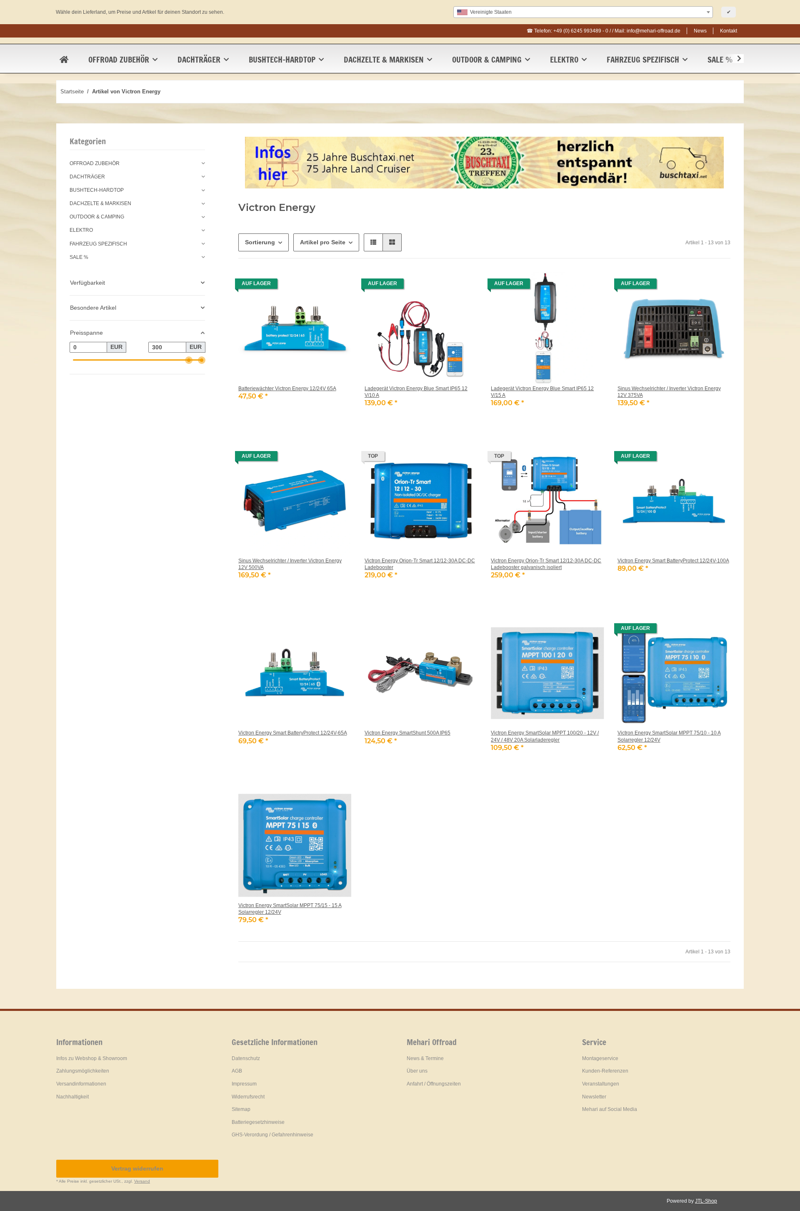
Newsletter (594, 1097)
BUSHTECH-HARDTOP (97, 190)
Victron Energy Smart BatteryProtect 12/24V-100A (673, 561)
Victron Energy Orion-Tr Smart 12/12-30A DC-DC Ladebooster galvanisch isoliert (546, 564)
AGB (237, 1071)
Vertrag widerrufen (137, 1168)
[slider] (188, 359)
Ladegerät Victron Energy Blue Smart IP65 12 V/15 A (542, 392)
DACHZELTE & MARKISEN (100, 203)
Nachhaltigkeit (72, 1097)
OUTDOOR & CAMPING (97, 217)
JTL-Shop (706, 1201)
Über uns (417, 1071)
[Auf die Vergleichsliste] (315, 286)
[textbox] (583, 12)
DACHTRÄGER (87, 177)
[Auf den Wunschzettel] (337, 286)
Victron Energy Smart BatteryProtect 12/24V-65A (292, 733)
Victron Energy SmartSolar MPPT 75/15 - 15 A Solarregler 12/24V (290, 909)
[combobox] (583, 12)
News (700, 31)
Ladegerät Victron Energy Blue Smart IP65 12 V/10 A (416, 392)
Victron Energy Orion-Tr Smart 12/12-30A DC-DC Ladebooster (420, 564)
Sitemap (241, 1109)
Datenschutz (246, 1058)
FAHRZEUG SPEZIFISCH (98, 244)
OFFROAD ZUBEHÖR (95, 163)
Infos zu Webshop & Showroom (91, 1058)
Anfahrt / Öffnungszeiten (434, 1084)
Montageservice (600, 1058)
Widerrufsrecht (248, 1097)
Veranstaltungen (600, 1084)
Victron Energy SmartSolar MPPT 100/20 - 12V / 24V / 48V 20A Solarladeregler (545, 736)
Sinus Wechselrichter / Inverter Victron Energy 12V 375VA (669, 392)
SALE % (79, 257)
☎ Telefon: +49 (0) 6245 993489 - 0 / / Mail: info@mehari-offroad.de (603, 31)
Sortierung (260, 242)
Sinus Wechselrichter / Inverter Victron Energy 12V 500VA (290, 564)
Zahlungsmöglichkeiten (82, 1071)
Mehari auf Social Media (609, 1109)
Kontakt (728, 31)
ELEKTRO (81, 230)
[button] (734, 58)
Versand (142, 1181)
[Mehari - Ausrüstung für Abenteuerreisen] (64, 59)
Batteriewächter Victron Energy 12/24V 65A (287, 388)
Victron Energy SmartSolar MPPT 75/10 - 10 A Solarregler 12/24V (669, 736)
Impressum (244, 1084)
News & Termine (425, 1058)
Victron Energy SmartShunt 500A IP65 (407, 733)
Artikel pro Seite (322, 242)
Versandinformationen (81, 1084)
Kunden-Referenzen (605, 1071)
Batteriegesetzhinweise (258, 1122)
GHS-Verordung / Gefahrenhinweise (272, 1135)
